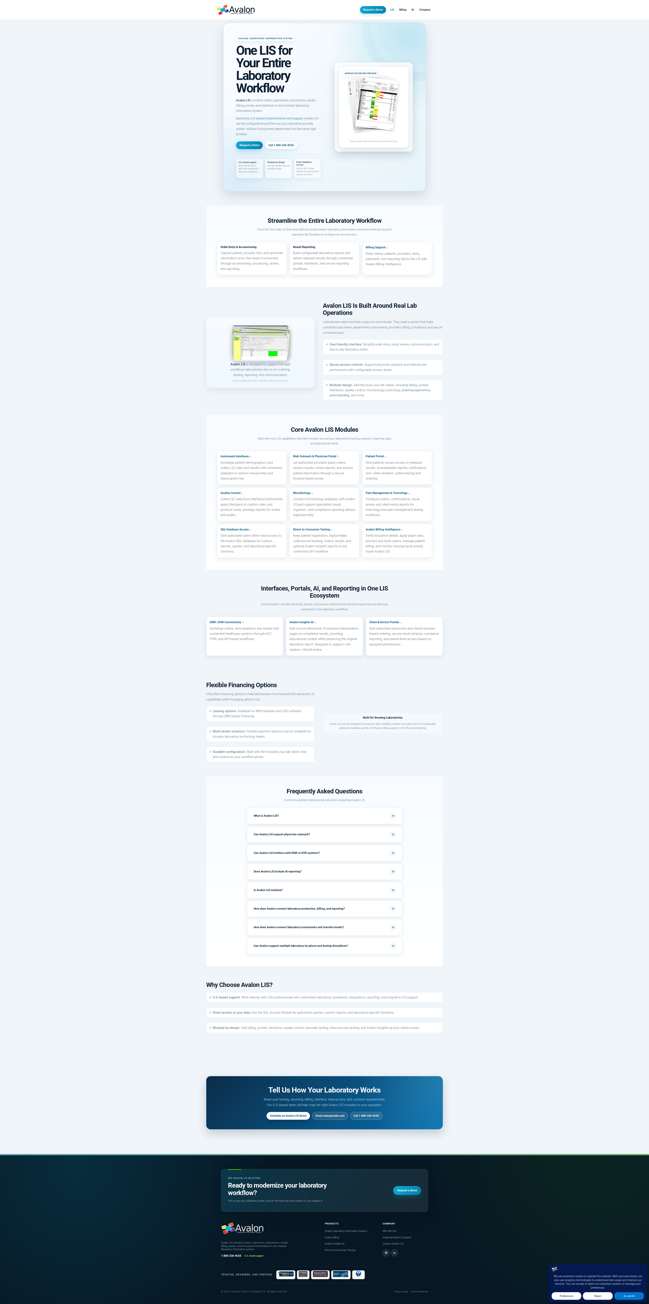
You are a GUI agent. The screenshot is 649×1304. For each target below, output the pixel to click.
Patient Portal (375, 456)
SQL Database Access (235, 529)
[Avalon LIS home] (242, 1228)
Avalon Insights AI (302, 622)
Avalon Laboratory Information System (346, 1231)
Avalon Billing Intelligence (383, 529)
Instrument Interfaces (235, 456)
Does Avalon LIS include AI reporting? (278, 871)
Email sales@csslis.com (330, 1115)
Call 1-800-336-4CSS (281, 145)
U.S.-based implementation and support (276, 118)
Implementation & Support (397, 1237)
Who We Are (389, 1231)
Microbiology (302, 493)
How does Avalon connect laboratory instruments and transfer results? (299, 927)
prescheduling (339, 395)
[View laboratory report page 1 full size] (377, 104)
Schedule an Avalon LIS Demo (288, 1115)
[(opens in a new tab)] (286, 1275)
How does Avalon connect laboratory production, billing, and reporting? (299, 908)
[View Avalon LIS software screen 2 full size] (260, 346)
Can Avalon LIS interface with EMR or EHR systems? (287, 853)
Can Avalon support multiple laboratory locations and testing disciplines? (301, 945)
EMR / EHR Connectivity (225, 622)
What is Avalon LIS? (266, 815)
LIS (392, 9)
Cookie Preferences (419, 1291)
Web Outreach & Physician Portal (314, 456)
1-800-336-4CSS (231, 1255)
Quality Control (231, 493)
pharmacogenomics (416, 390)
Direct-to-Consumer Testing (311, 529)
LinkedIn (394, 1252)
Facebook (386, 1252)
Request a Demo (373, 9)
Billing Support (376, 247)
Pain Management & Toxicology (386, 493)
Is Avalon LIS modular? (268, 890)
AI (412, 9)
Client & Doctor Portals (384, 622)
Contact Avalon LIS (393, 1243)
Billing (402, 9)
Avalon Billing (332, 1237)
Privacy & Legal (401, 1291)
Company (424, 9)
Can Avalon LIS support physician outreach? (282, 834)
